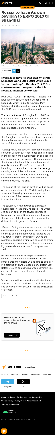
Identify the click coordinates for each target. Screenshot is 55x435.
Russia (25, 374)
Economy (35, 374)
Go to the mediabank (33, 66)
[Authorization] (40, 3)
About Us (5, 397)
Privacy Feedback (34, 401)
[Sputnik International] (8, 4)
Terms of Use (25, 397)
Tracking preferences (10, 404)
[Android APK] (9, 412)
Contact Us (37, 397)
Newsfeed (15, 296)
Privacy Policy (19, 401)
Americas (15, 374)
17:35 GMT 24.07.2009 (10, 25)
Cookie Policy (7, 401)
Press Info (14, 397)
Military (47, 374)
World (4, 374)
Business (6, 296)
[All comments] (4, 431)
